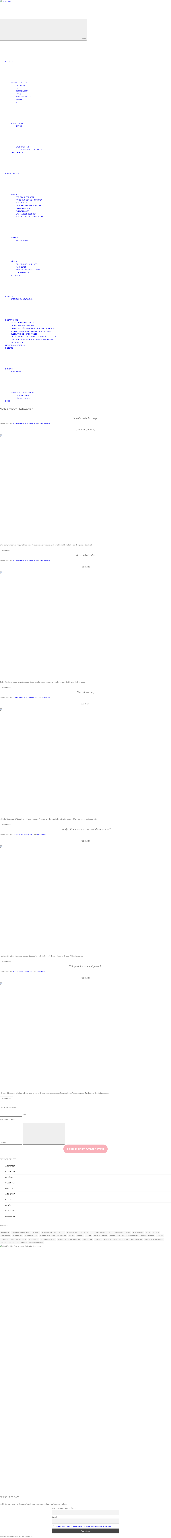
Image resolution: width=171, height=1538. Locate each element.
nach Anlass (17, 123)
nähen (71, 1236)
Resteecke (16, 275)
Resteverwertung (130, 1236)
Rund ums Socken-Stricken (29, 200)
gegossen (10, 1183)
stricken (62, 1239)
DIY (92, 1232)
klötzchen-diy (31, 1236)
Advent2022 (72, 1232)
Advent (36, 1232)
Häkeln (14, 238)
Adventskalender (85, 555)
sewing (160, 1236)
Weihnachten (22, 147)
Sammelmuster (23, 208)
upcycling (124, 1239)
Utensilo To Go (23, 273)
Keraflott (5, 1236)
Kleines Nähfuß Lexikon (28, 270)
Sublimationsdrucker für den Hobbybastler (32, 331)
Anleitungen (22, 240)
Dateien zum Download (22, 299)
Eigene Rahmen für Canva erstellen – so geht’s (34, 337)
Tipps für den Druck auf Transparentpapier (32, 340)
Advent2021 (59, 1232)
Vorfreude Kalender (31, 150)
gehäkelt (9, 1177)
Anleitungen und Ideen (27, 264)
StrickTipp (87, 1239)
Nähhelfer (21, 267)
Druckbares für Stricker (28, 206)
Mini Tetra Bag (85, 692)
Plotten (9, 296)
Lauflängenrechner (26, 214)
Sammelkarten (23, 211)
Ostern (19, 126)
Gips (128, 1232)
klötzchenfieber (47, 1236)
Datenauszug (22, 395)
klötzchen (17, 1236)
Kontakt (9, 369)
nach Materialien (19, 83)
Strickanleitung (48, 1239)
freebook (119, 1232)
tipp (115, 1239)
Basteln (9, 62)
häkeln (156, 1232)
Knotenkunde (17, 342)
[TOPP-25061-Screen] (63, 1407)
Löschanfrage (23, 398)
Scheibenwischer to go (85, 418)
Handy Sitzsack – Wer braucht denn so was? (85, 829)
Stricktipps (21, 203)
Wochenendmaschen (154, 1239)
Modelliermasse (24, 97)
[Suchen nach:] (11, 1142)
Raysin (97, 1236)
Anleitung (83, 1232)
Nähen (14, 261)
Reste (104, 1236)
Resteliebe (115, 1236)
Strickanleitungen (25, 197)
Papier (19, 99)
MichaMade (45, 423)
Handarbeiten (12, 173)
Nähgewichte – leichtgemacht (85, 966)
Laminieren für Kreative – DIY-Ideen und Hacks (33, 328)
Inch (24, 1115)
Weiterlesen (6, 550)
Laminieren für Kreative (22, 326)
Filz (18, 88)
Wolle (19, 102)
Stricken (15, 194)
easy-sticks (101, 1232)
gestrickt (85, 704)
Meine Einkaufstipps (15, 345)
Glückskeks (138, 1232)
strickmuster (74, 1239)
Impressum (16, 372)
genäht (90, 430)
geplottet (10, 1211)
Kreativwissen (12, 320)
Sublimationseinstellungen (24, 334)
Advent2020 (47, 1232)
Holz (18, 94)
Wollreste (14, 1243)
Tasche (98, 1239)
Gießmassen (22, 91)
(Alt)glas (20, 85)
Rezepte (9, 348)
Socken (4, 1239)
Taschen (107, 1239)
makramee (61, 1236)
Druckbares (17, 152)
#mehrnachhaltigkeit (21, 1232)
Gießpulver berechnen (22, 323)
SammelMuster (147, 1236)
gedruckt (81, 430)
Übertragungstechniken (32, 1243)
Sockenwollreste (18, 1239)
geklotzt (9, 1188)
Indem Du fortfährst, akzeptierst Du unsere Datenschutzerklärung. (83, 1526)
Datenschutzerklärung (22, 393)
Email (54, 1517)
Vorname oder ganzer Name (64, 1508)
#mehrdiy (5, 1232)
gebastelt (10, 1166)
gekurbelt (10, 1200)
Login (8, 401)
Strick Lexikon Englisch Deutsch (32, 217)
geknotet (10, 1194)
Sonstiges (33, 1239)
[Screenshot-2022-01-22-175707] (31, 1489)
